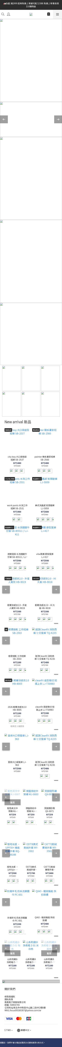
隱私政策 (9, 999)
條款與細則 (10, 996)
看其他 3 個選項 (17, 726)
